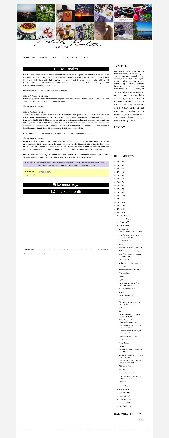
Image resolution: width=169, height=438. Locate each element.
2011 (119, 212)
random (132, 111)
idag (120, 311)
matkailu (135, 101)
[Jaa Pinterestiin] (50, 172)
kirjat (142, 92)
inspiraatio (129, 89)
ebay (125, 81)
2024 (119, 168)
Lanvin (121, 244)
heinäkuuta (123, 386)
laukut (140, 98)
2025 (119, 165)
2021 (119, 178)
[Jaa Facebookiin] (48, 172)
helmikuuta (123, 403)
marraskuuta (123, 219)
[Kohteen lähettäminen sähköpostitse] (40, 172)
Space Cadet (123, 266)
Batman (121, 292)
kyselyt (125, 99)
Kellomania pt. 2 (124, 240)
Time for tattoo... (125, 259)
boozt (135, 78)
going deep (119, 83)
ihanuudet (140, 86)
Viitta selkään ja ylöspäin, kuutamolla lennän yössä (128, 321)
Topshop (141, 74)
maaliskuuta (123, 399)
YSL (115, 76)
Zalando (122, 76)
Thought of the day (130, 73)
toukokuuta (123, 392)
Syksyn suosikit (124, 339)
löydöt (128, 101)
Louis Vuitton (131, 71)
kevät (138, 92)
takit (115, 117)
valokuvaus (118, 120)
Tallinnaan (122, 381)
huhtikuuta (123, 396)
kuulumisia (118, 99)
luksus (123, 101)
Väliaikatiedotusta (125, 273)
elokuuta (122, 229)
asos (142, 76)
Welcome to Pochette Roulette (129, 269)
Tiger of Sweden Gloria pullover (130, 232)
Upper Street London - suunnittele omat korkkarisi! (131, 350)
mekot (116, 104)
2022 (119, 175)
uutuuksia (140, 117)
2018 (119, 189)
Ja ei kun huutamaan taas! (127, 373)
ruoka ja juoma (122, 114)
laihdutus (132, 99)
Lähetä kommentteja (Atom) (38, 254)
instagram (140, 88)
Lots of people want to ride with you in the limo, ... (130, 255)
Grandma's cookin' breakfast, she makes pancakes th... (130, 331)
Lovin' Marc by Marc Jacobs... (129, 263)
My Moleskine (124, 280)
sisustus (136, 114)
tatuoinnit (122, 117)
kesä (133, 92)
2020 (119, 182)
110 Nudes (122, 346)
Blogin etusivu (29, 57)
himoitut (117, 86)
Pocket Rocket (124, 343)
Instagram (55, 57)
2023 (119, 172)
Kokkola (121, 71)
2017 (119, 192)
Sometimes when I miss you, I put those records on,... (130, 377)
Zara (127, 76)
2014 (119, 202)
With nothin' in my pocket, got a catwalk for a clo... (130, 303)
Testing (121, 276)
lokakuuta (122, 222)
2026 (119, 162)
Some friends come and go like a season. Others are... (130, 236)
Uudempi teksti (29, 249)
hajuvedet (140, 83)
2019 (119, 185)
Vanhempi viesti (102, 249)
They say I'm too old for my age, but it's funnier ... (130, 326)
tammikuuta (123, 406)
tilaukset (130, 117)
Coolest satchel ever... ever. (128, 336)
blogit (130, 78)
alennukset (135, 76)
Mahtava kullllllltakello (127, 288)
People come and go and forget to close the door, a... (130, 284)
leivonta (117, 101)
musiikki (123, 104)
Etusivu (65, 249)
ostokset (123, 107)
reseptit (141, 111)
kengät (128, 91)
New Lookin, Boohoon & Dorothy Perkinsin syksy (131, 356)
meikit (33, 175)
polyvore (124, 111)
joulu (122, 92)
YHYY (121, 307)
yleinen (131, 120)
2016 (119, 195)
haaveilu (131, 83)
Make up (122, 369)
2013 (119, 205)
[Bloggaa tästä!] (43, 172)
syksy (142, 114)
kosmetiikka (137, 95)
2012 (119, 209)
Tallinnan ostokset (125, 366)
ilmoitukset (119, 88)
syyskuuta (122, 225)
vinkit (124, 120)
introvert (116, 92)
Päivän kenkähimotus (126, 295)
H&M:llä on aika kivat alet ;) (129, 251)
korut (125, 95)
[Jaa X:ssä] (45, 172)
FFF (115, 71)
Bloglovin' (43, 57)
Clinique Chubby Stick (126, 299)
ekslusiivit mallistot (136, 81)
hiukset (128, 86)
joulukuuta (123, 215)
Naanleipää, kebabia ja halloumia (130, 247)
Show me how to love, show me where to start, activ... (130, 361)
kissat (116, 95)
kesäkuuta (122, 389)
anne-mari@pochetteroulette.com (76, 57)
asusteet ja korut (120, 78)
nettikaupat (134, 104)
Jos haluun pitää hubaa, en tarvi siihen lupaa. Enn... (130, 315)
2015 (119, 199)
